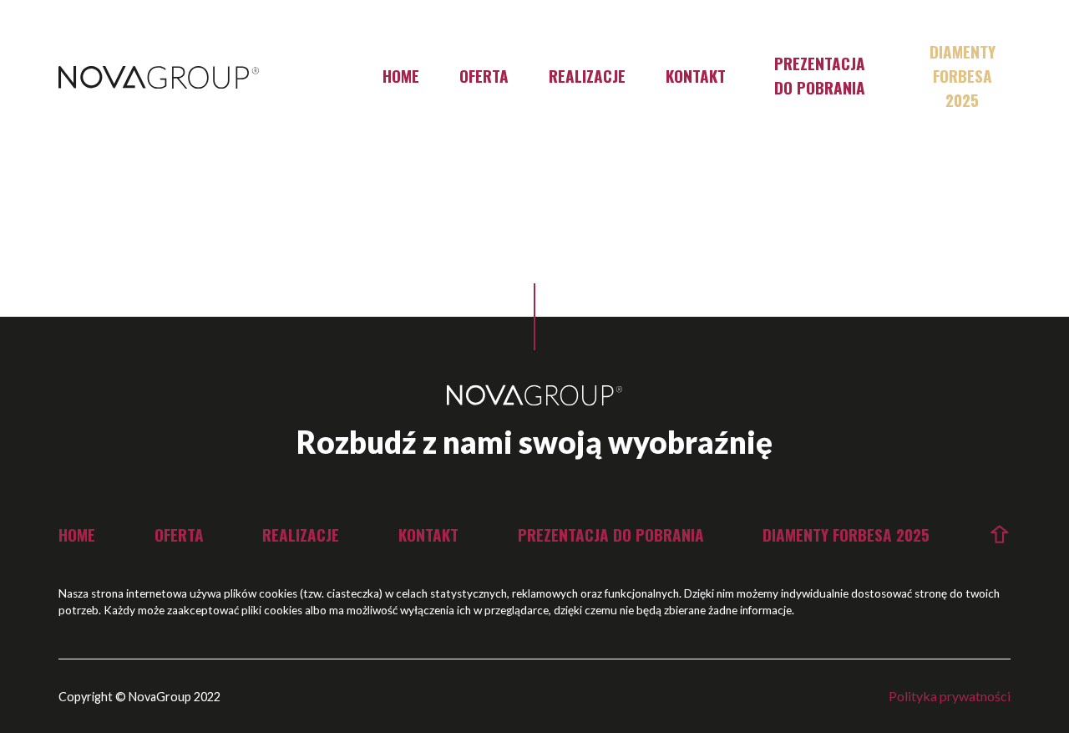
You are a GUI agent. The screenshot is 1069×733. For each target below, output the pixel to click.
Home (401, 76)
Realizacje (587, 76)
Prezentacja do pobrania (819, 75)
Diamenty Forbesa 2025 (963, 75)
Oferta (484, 76)
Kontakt (696, 76)
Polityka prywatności (950, 696)
